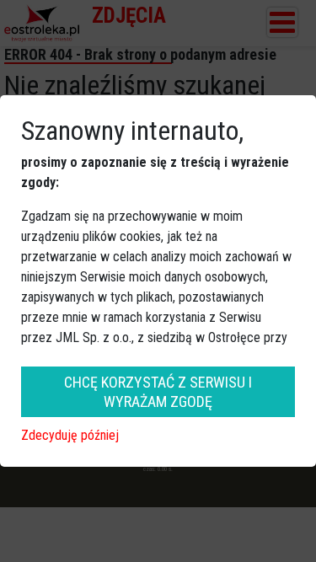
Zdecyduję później (70, 435)
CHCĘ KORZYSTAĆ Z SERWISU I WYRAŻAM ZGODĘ (158, 391)
